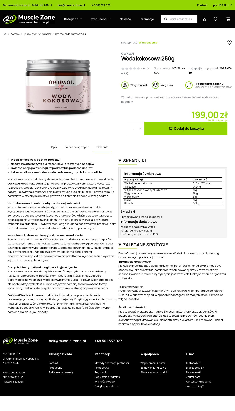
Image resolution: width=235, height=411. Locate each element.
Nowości (126, 19)
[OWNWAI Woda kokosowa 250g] (58, 88)
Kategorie (71, 19)
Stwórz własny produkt (154, 372)
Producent (55, 367)
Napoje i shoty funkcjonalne (37, 34)
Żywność (15, 34)
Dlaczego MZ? (195, 367)
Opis (54, 147)
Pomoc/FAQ (102, 367)
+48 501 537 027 (100, 5)
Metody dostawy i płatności (112, 363)
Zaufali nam (193, 377)
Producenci (99, 19)
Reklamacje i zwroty (61, 372)
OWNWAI (127, 53)
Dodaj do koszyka (189, 128)
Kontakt (202, 5)
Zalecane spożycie (76, 147)
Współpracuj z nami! (153, 363)
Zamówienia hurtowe (153, 367)
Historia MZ (193, 363)
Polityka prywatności (107, 386)
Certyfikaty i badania (198, 381)
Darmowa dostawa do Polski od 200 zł (27, 5)
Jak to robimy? (195, 386)
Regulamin (101, 372)
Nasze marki (193, 372)
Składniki (102, 147)
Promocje (147, 19)
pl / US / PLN (221, 5)
